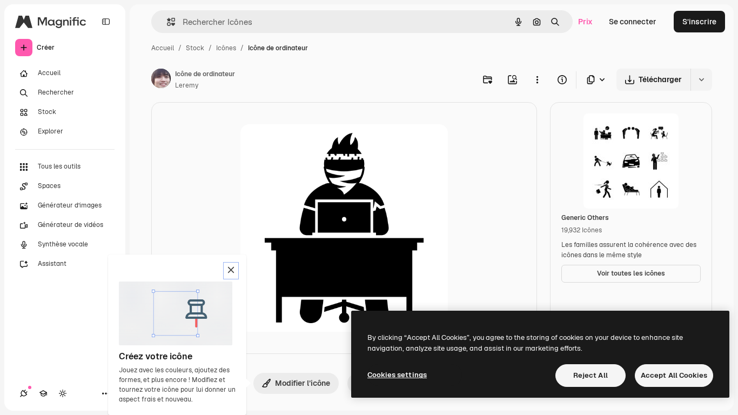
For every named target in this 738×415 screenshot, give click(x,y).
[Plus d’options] (537, 79)
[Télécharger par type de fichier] (596, 80)
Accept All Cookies (674, 375)
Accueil (162, 48)
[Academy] (43, 393)
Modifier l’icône (302, 383)
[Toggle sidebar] (106, 21)
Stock (195, 48)
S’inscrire (699, 21)
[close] (231, 270)
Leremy (186, 85)
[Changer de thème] (62, 393)
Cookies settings (397, 374)
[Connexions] (23, 393)
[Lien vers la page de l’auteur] (161, 80)
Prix (585, 21)
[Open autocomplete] (167, 22)
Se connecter (632, 21)
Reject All (590, 375)
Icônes (226, 48)
